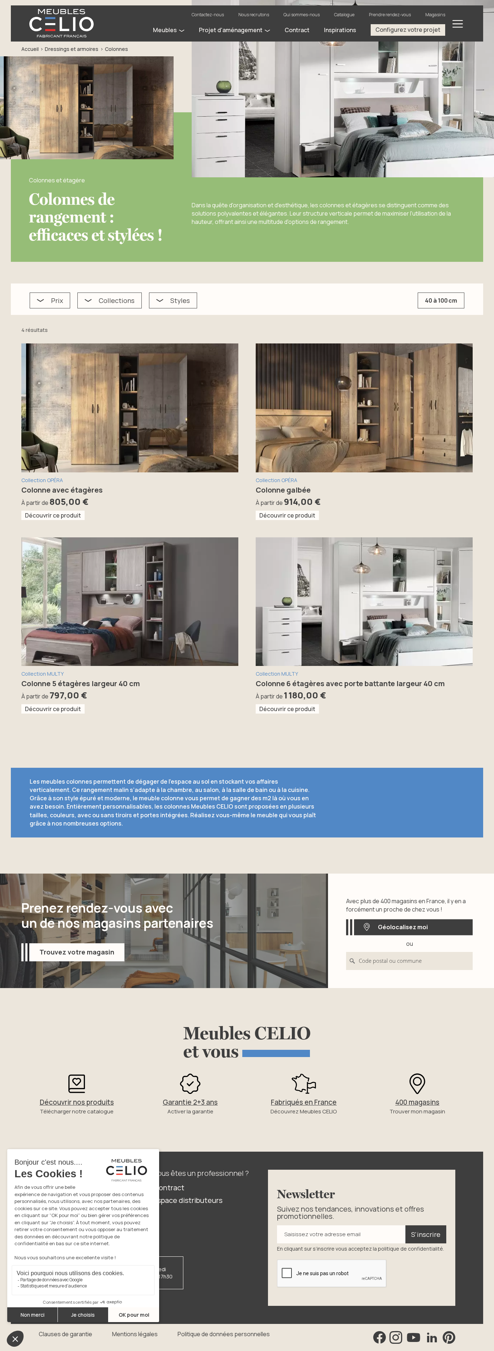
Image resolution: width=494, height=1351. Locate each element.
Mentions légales (135, 1334)
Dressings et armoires (71, 49)
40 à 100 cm (441, 300)
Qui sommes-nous (302, 15)
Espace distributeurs (187, 1200)
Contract (168, 1187)
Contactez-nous (208, 15)
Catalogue (344, 15)
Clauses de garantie (65, 1334)
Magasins (435, 15)
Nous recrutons (253, 15)
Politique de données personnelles (224, 1334)
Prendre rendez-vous (390, 15)
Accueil (30, 49)
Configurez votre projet (407, 30)
